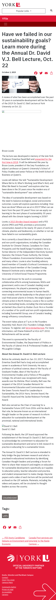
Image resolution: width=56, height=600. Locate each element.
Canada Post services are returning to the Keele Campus (41, 540)
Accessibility (7, 592)
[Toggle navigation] (5, 24)
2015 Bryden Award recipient (24, 221)
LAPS (5, 516)
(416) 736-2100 (8, 580)
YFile (5, 18)
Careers (5, 594)
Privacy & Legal (7, 589)
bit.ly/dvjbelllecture (35, 328)
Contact (5, 577)
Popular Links (23, 11)
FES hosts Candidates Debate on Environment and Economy (15, 540)
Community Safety (9, 587)
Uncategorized (10, 497)
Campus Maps (7, 582)
